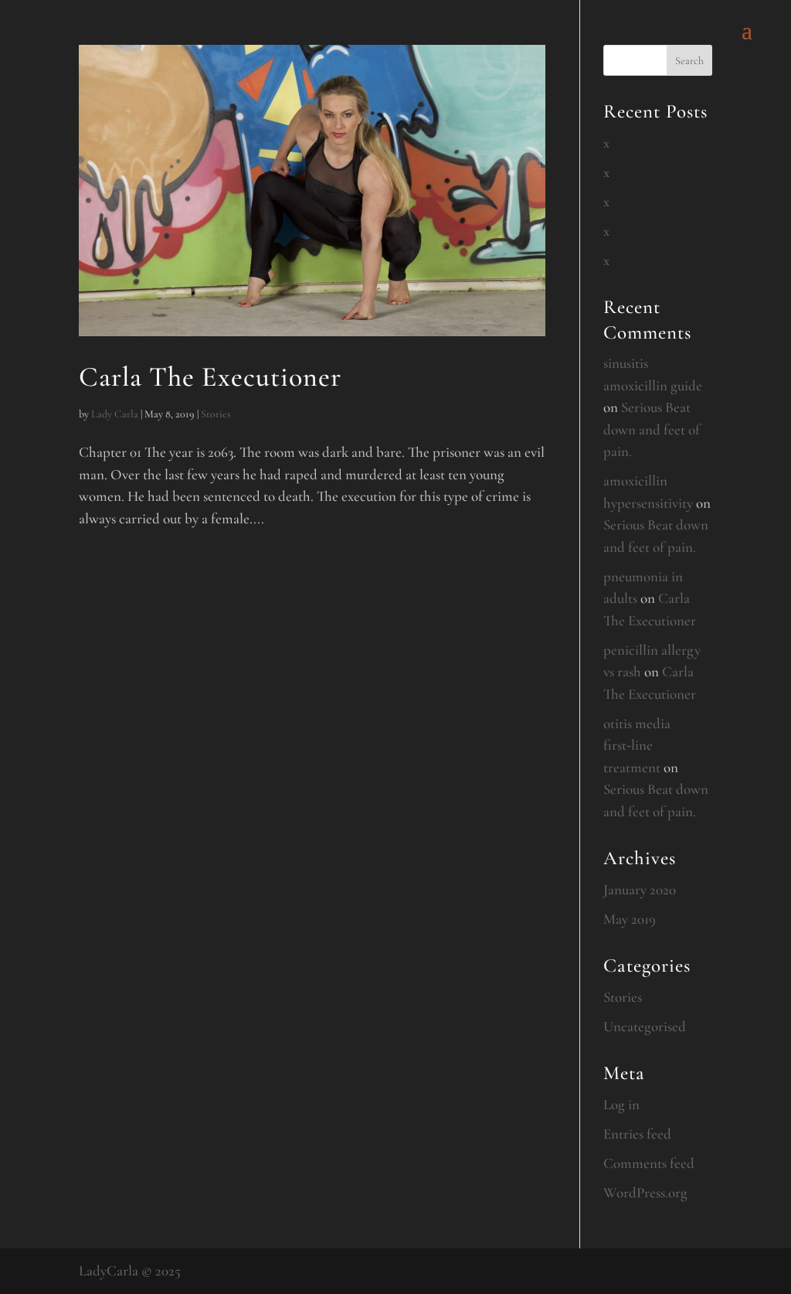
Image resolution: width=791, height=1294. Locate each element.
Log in (621, 1104)
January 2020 (639, 889)
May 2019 (629, 919)
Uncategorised (644, 1026)
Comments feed (648, 1163)
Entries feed (637, 1133)
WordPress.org (645, 1192)
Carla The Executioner (210, 376)
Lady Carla (114, 414)
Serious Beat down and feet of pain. (651, 429)
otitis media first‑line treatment (636, 745)
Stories (216, 414)
